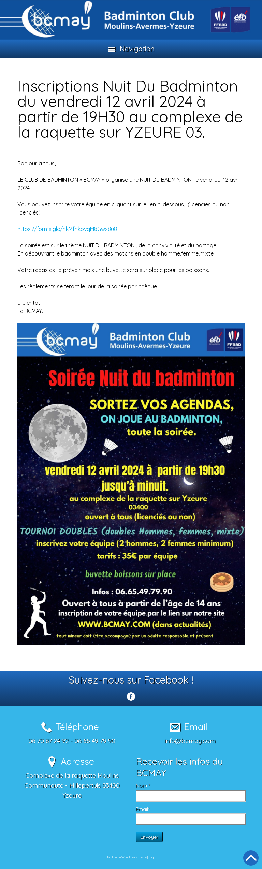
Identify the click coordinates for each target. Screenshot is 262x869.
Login (151, 857)
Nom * (143, 785)
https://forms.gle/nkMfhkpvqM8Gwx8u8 (67, 228)
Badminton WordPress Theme (127, 857)
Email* (143, 809)
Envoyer (149, 837)
